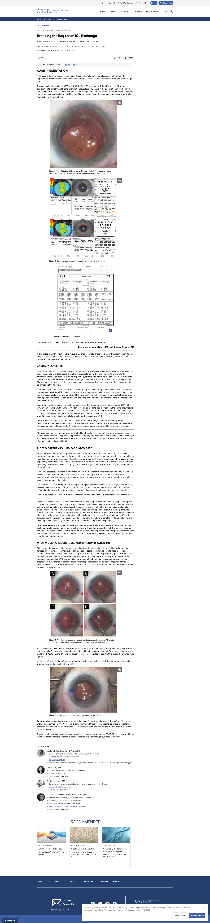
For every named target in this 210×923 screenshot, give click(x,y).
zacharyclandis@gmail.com (60, 787)
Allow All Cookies (197, 915)
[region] (145, 912)
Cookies (72, 881)
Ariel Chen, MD (54, 767)
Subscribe (143, 3)
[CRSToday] (52, 11)
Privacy (41, 881)
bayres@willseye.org (57, 760)
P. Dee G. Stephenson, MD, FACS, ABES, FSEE (68, 794)
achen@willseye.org (57, 773)
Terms (56, 881)
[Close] (204, 907)
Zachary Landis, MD (56, 781)
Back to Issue (43, 26)
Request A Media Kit (111, 881)
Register (10, 920)
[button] (43, 746)
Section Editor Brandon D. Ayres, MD (64, 751)
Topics (102, 11)
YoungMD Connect (125, 3)
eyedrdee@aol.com (56, 806)
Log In (154, 3)
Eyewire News (151, 11)
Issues (113, 11)
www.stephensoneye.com (75, 806)
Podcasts (123, 11)
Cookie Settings (180, 915)
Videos (136, 11)
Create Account (165, 3)
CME (165, 11)
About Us (88, 881)
